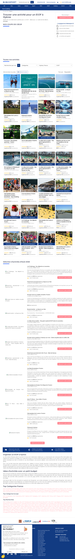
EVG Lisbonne (41, 545)
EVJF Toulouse (6, 491)
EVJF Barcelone (17, 496)
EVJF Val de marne (8, 490)
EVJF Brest (34, 509)
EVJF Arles (6, 508)
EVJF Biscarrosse (40, 502)
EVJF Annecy (68, 490)
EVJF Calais (20, 508)
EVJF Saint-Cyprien (14, 509)
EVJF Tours (22, 509)
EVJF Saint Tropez (12, 506)
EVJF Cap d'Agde (55, 502)
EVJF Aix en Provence (16, 491)
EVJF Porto (49, 496)
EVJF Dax (69, 509)
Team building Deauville (44, 530)
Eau (12, 6)
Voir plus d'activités (37, 443)
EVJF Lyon (24, 490)
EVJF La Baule (40, 503)
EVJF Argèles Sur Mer (16, 502)
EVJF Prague (57, 496)
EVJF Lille (38, 490)
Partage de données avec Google (11, 544)
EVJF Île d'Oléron (31, 503)
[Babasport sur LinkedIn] (12, 554)
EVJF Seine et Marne (57, 488)
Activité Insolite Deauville (27, 555)
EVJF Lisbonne (42, 496)
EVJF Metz (17, 512)
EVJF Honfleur (68, 506)
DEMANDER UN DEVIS (65, 17)
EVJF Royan (24, 505)
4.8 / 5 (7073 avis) (66, 2)
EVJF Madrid (25, 496)
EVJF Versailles (17, 490)
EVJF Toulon (56, 491)
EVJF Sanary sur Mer (50, 506)
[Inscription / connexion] (57, 2)
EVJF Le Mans (51, 508)
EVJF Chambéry (28, 508)
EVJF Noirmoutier (67, 503)
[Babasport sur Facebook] (4, 554)
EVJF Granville (22, 503)
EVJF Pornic (6, 505)
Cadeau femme (41, 555)
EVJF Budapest (33, 496)
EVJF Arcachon (7, 488)
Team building (6, 8)
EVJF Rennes (44, 490)
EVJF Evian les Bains (12, 503)
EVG (41, 6)
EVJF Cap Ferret (64, 502)
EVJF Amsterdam (7, 496)
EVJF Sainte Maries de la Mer (37, 506)
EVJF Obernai (59, 508)
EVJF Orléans (62, 509)
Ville (70, 6)
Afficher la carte (23, 72)
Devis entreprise (51, 2)
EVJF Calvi (48, 502)
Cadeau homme (42, 554)
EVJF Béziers (59, 510)
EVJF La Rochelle (64, 491)
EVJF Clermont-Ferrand (52, 509)
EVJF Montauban (33, 510)
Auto (19, 6)
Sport (33, 6)
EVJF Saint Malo (61, 505)
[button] (3, 556)
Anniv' (63, 6)
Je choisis (9, 551)
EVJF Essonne (29, 488)
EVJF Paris (34, 491)
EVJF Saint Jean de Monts (49, 505)
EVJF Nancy (11, 512)
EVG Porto (40, 546)
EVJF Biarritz (41, 536)
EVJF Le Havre (24, 512)
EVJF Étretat (36, 508)
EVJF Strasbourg (27, 491)
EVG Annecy (41, 537)
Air (4, 6)
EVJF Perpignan (51, 510)
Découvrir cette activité (64, 277)
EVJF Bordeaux (16, 488)
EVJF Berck (32, 502)
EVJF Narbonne (42, 510)
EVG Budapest (41, 540)
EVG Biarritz (41, 534)
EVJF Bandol (25, 502)
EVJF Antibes (6, 502)
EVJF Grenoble (42, 509)
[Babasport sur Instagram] (16, 554)
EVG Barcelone (41, 548)
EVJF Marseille (48, 488)
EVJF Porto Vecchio (15, 505)
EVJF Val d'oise (68, 488)
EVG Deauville (41, 533)
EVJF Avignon (41, 491)
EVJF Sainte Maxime (23, 506)
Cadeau (56, 6)
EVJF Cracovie (65, 496)
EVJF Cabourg (49, 491)
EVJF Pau (13, 510)
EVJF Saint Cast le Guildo (35, 505)
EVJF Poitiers (6, 510)
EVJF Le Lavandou (49, 503)
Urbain (26, 6)
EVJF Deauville (31, 490)
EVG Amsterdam (42, 543)
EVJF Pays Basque (39, 488)
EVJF (48, 6)
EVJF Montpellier (53, 490)
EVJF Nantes (61, 490)
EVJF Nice (22, 488)
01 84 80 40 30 (41, 2)
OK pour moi (24, 551)
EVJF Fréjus (44, 508)
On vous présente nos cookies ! (10, 545)
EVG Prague (41, 542)
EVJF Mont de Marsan (22, 510)
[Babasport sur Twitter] (8, 554)
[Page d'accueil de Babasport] (10, 2)
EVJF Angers (13, 508)
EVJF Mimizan (58, 503)
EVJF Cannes (60, 506)
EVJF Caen (28, 509)
